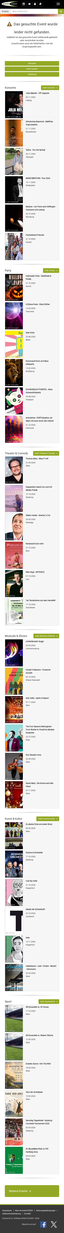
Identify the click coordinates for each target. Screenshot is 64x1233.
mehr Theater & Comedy (45, 453)
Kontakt (27, 1214)
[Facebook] (43, 1224)
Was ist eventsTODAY (24, 1210)
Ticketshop (32, 74)
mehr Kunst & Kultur (47, 819)
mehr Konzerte (49, 88)
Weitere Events (19, 1191)
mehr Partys (50, 270)
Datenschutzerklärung (11, 1214)
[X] (54, 1224)
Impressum (7, 1210)
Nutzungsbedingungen (45, 1210)
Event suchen (32, 69)
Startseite (32, 63)
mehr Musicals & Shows (45, 636)
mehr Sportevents (48, 1001)
